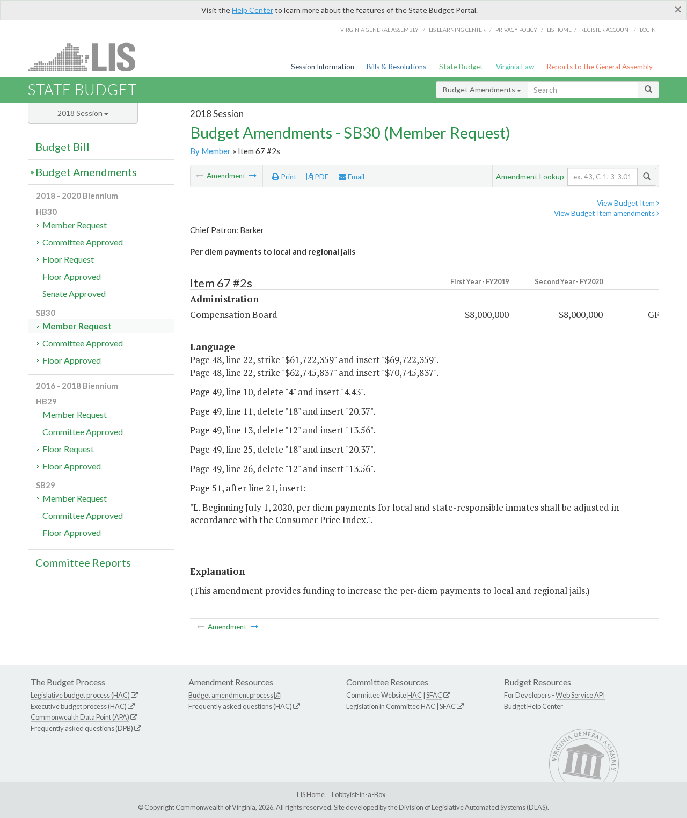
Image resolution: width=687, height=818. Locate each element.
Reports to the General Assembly (599, 66)
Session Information (322, 66)
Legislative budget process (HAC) (80, 695)
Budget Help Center (533, 706)
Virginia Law (515, 66)
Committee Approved (82, 242)
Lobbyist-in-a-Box (358, 794)
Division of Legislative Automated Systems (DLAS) (473, 807)
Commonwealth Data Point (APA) (80, 717)
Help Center (252, 10)
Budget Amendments (480, 89)
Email (355, 176)
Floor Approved (71, 276)
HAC (414, 695)
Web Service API (580, 695)
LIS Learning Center (457, 29)
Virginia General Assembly (379, 29)
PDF (320, 176)
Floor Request (68, 259)
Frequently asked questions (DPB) (82, 728)
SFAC (434, 695)
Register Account (605, 29)
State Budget (461, 66)
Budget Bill (62, 146)
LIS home (559, 29)
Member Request (74, 225)
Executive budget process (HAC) (79, 706)
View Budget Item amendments (605, 213)
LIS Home (311, 794)
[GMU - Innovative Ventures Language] (253, 175)
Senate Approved (74, 293)
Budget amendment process (230, 695)
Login (648, 29)
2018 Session (80, 113)
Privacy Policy (516, 29)
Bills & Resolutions (396, 66)
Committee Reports (83, 562)
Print (288, 176)
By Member (210, 151)
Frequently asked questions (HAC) (240, 706)
